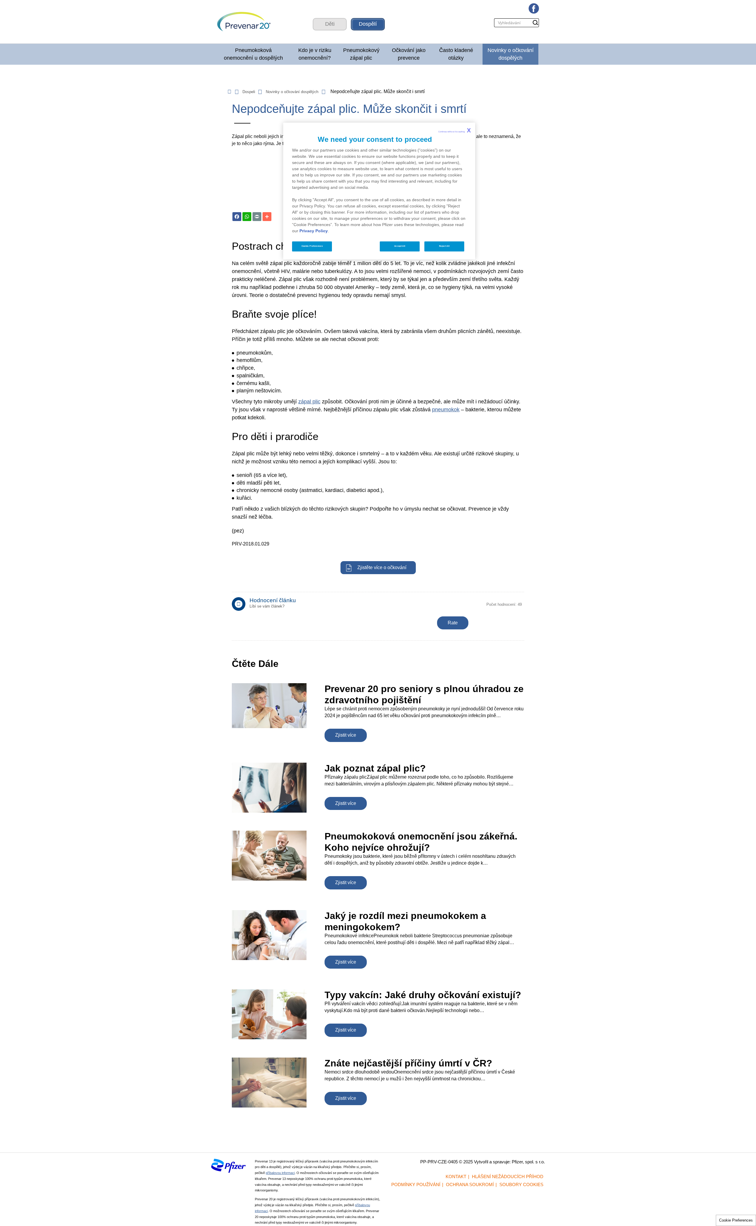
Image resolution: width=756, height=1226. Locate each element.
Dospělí (368, 24)
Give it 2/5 (448, 607)
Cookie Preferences (736, 1220)
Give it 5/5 (470, 607)
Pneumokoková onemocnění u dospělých (253, 54)
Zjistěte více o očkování (381, 567)
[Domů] (255, 24)
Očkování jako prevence (409, 54)
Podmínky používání (415, 1184)
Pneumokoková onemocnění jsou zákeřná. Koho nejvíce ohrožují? (421, 842)
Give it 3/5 (455, 607)
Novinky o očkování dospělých (511, 54)
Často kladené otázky (456, 54)
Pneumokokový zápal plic (361, 54)
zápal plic (309, 402)
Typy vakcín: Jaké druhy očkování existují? (423, 995)
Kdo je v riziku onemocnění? (314, 54)
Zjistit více (345, 735)
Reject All (444, 246)
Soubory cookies (521, 1184)
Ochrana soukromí (470, 1184)
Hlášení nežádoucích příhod (507, 1176)
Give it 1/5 (440, 607)
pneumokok (446, 410)
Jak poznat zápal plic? (375, 768)
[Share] (267, 216)
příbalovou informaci (280, 1173)
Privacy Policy (313, 230)
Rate (453, 622)
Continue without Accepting (454, 130)
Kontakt (456, 1176)
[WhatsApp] (246, 216)
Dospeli (248, 92)
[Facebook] (236, 216)
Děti (330, 24)
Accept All (399, 246)
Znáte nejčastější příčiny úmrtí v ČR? (408, 1063)
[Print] (256, 216)
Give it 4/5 (463, 607)
